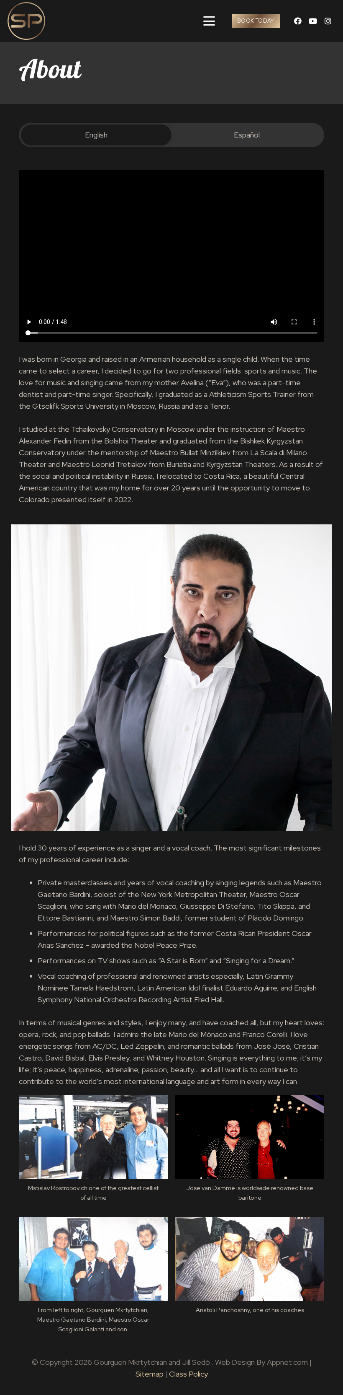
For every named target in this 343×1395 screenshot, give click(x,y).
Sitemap (150, 1374)
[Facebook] (297, 21)
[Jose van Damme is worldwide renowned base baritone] (249, 1152)
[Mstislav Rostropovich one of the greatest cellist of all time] (93, 1152)
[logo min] (26, 21)
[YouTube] (312, 21)
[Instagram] (327, 21)
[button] (209, 21)
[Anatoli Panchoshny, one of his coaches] (249, 1269)
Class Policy (188, 1374)
